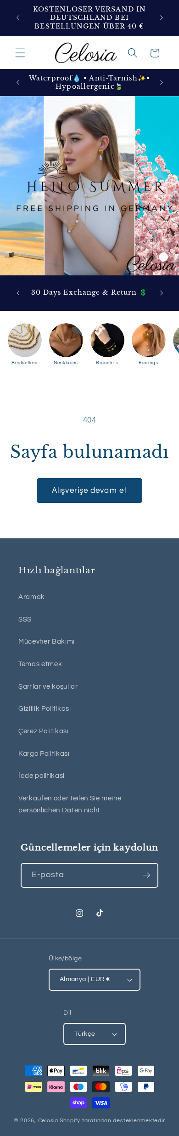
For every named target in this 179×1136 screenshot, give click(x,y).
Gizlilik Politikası (44, 708)
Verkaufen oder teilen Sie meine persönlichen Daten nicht (69, 804)
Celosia (48, 1121)
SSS (25, 619)
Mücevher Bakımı (46, 641)
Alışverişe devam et (89, 490)
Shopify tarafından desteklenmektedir (112, 1121)
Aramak (31, 596)
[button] (20, 53)
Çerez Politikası (43, 731)
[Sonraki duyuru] (161, 18)
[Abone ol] (146, 875)
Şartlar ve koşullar (48, 686)
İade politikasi (41, 775)
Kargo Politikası (44, 753)
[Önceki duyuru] (18, 18)
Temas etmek (40, 664)
